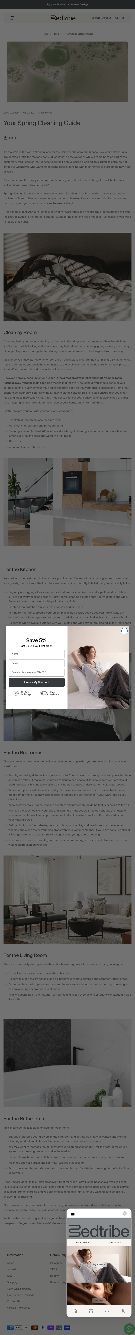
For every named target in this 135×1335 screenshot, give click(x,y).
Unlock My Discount (36, 682)
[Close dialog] (124, 631)
